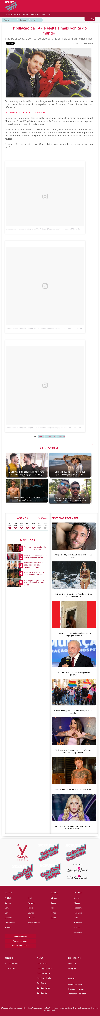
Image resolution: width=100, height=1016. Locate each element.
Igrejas (30, 898)
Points (30, 908)
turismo (48, 436)
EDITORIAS (78, 893)
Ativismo (54, 898)
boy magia (61, 436)
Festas (53, 913)
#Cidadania (78, 908)
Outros (53, 918)
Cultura (53, 903)
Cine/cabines (10, 922)
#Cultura (77, 903)
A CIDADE (9, 14)
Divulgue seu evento (20, 941)
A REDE (40, 958)
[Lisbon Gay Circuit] (77, 870)
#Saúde (77, 927)
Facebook (72, 963)
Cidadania (9, 918)
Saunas (31, 913)
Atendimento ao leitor (20, 946)
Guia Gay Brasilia (43, 973)
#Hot (76, 918)
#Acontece (78, 913)
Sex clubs (31, 918)
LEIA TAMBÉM (49, 447)
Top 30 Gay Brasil (12, 963)
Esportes (8, 927)
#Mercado (35, 20)
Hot (52, 908)
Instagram (72, 968)
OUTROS (71, 979)
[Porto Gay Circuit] (77, 877)
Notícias (22, 20)
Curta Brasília (10, 968)
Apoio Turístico (34, 922)
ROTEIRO (8, 893)
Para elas (31, 903)
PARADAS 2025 (35, 14)
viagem (41, 436)
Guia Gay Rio (42, 993)
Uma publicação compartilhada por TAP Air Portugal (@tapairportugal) (33, 229)
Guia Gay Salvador (44, 978)
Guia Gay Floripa (43, 988)
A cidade (8, 898)
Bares (7, 908)
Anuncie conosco (20, 936)
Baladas (8, 903)
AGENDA (32, 518)
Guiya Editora (42, 963)
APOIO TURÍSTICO (47, 14)
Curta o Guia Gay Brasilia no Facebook (25, 112)
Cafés (7, 913)
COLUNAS (9, 958)
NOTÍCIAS (17, 14)
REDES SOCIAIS (74, 958)
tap (54, 436)
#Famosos (78, 932)
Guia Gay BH (42, 983)
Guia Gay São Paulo (45, 968)
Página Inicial (9, 20)
